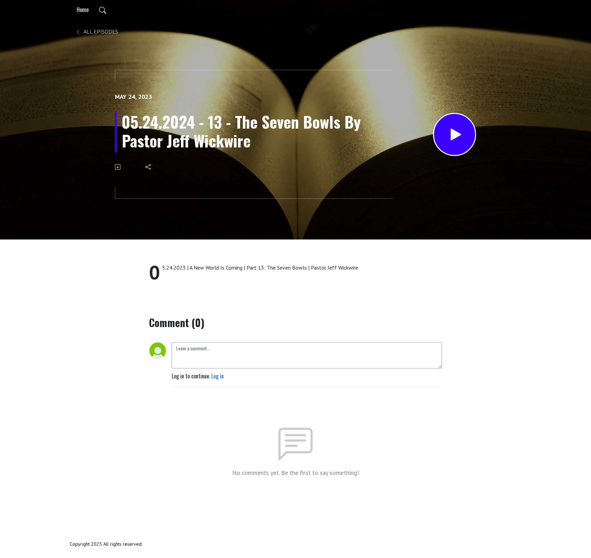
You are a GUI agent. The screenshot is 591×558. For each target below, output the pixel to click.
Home (83, 9)
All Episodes (100, 31)
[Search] (102, 9)
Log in (217, 376)
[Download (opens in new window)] (118, 167)
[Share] (149, 167)
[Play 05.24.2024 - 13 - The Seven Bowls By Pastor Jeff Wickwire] (454, 134)
